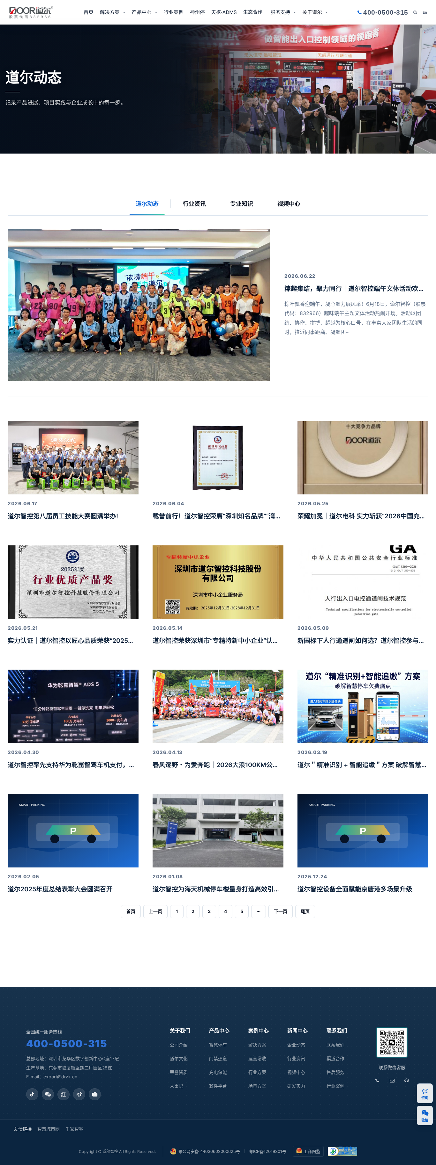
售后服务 (335, 1072)
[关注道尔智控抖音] (32, 1094)
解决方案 (110, 12)
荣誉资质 (179, 1072)
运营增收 (257, 1058)
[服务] (406, 1080)
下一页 (280, 911)
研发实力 (296, 1086)
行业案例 (174, 12)
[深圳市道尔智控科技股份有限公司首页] (31, 12)
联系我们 (335, 1044)
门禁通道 (218, 1058)
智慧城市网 (48, 1129)
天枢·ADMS (224, 12)
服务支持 (280, 12)
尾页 (305, 911)
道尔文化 (179, 1058)
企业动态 (296, 1044)
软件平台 (218, 1086)
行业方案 (257, 1072)
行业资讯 (194, 203)
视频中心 (288, 203)
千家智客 (74, 1129)
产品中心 (142, 12)
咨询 (425, 1098)
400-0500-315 (66, 1043)
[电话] (377, 1080)
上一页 (155, 911)
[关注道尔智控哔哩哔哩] (95, 1094)
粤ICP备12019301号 (267, 1151)
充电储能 (218, 1072)
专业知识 (241, 203)
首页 (89, 12)
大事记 (176, 1086)
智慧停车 (218, 1044)
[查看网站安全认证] (342, 1151)
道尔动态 (147, 203)
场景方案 (257, 1086)
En (425, 12)
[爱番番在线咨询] (425, 1091)
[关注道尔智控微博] (79, 1094)
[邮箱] (392, 1080)
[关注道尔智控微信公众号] (48, 1094)
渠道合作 (253, 12)
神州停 (197, 12)
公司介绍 (179, 1044)
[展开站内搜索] (415, 12)
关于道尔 (312, 12)
